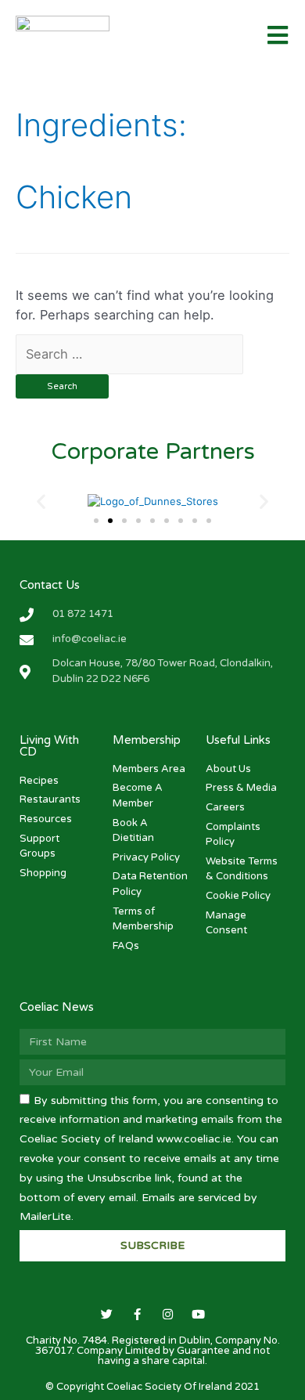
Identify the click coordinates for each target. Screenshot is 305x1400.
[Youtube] (198, 1314)
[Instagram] (168, 1314)
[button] (96, 520)
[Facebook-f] (137, 1314)
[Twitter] (107, 1314)
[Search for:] (129, 354)
